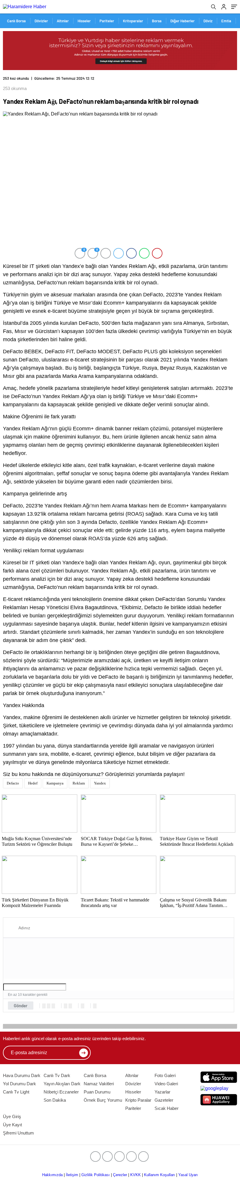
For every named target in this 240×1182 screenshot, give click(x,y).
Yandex (100, 783)
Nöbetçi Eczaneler (61, 1091)
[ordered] (65, 1005)
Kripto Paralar (138, 1100)
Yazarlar (162, 1091)
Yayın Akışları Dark (62, 1083)
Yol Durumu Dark (19, 1083)
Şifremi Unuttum (18, 1132)
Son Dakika (55, 1100)
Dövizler (41, 20)
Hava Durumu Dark (21, 1075)
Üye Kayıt (12, 1124)
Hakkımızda (52, 1175)
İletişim (72, 1175)
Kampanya (55, 783)
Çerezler (120, 1175)
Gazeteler (164, 1100)
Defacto (13, 783)
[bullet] (70, 1005)
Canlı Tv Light (16, 1091)
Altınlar (63, 20)
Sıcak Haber (167, 1108)
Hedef (32, 783)
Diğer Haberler (182, 20)
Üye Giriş (12, 1116)
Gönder (21, 1005)
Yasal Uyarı (188, 1175)
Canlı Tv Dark (57, 1075)
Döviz (207, 20)
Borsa (157, 20)
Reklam (79, 783)
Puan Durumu (97, 1091)
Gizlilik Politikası (95, 1175)
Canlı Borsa (16, 20)
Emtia (226, 20)
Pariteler (107, 20)
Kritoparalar (133, 20)
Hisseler (84, 20)
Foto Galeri (165, 1075)
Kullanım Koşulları (159, 1175)
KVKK (135, 1175)
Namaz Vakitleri (99, 1083)
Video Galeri (166, 1083)
